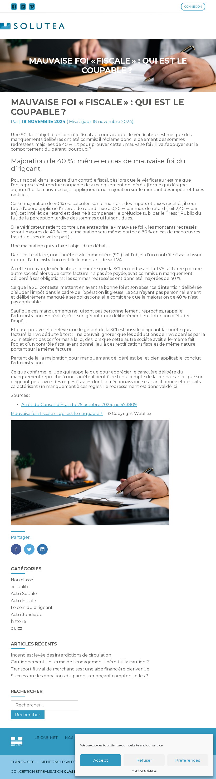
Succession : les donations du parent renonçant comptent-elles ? (79, 675)
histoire (18, 621)
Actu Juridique (26, 614)
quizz (16, 628)
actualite (20, 586)
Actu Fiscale (23, 600)
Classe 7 (73, 771)
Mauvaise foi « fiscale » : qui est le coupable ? (57, 413)
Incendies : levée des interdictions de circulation (61, 655)
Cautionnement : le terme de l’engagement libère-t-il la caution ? (80, 661)
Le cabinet (45, 737)
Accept (100, 760)
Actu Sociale (24, 593)
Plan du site (22, 762)
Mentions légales (144, 770)
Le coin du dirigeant (32, 607)
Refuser (144, 760)
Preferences (187, 760)
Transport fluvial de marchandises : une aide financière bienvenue (80, 669)
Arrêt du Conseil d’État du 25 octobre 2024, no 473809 (79, 404)
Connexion (193, 6)
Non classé (22, 579)
